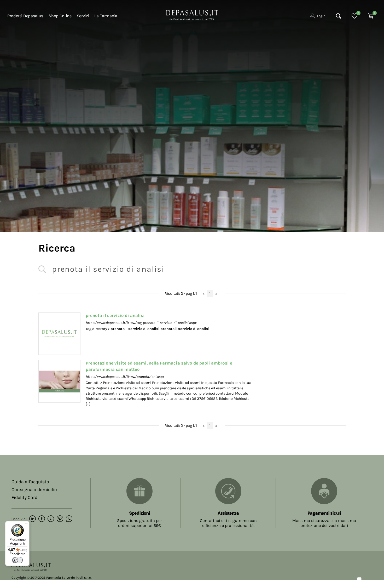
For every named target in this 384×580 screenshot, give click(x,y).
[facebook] (41, 519)
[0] (354, 16)
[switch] (17, 560)
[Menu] (26, 524)
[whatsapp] (69, 519)
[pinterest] (60, 519)
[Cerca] (338, 16)
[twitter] (51, 519)
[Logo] (192, 15)
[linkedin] (32, 519)
